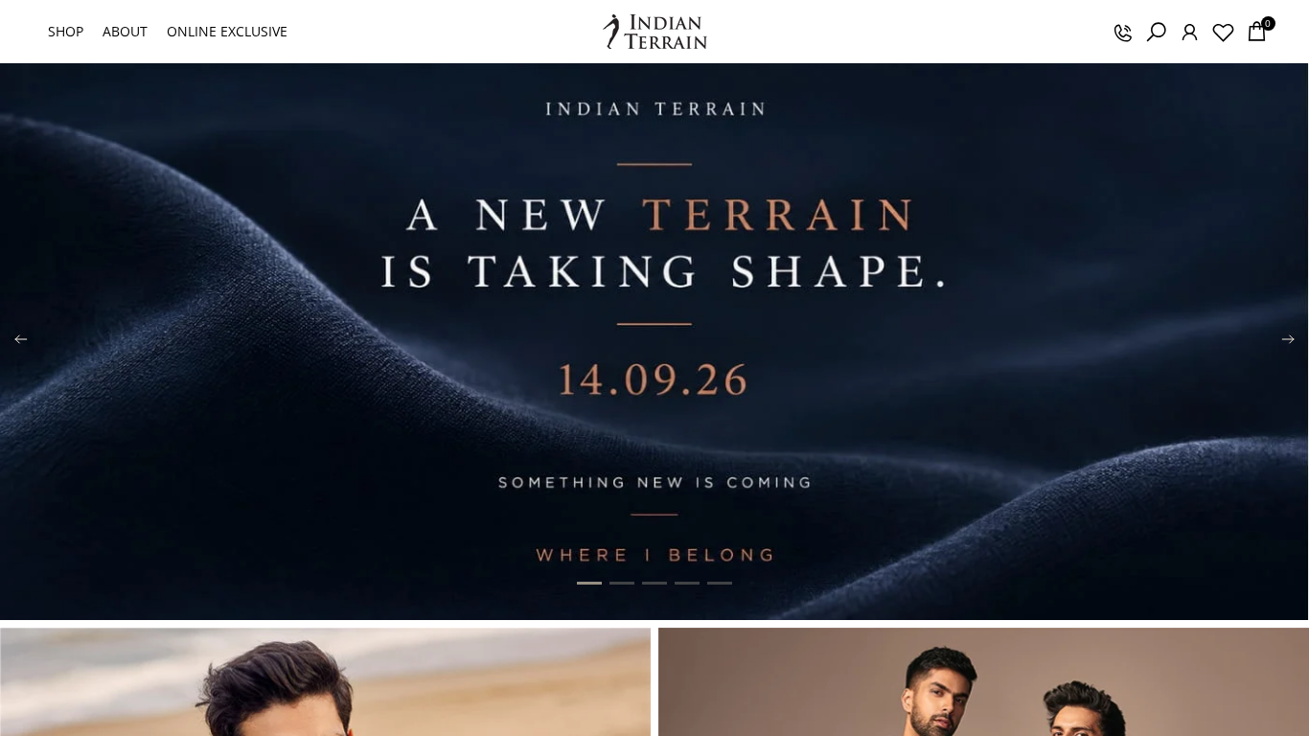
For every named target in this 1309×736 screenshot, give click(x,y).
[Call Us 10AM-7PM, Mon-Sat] (1122, 31)
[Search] (1155, 31)
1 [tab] (589, 583)
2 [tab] (621, 583)
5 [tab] (719, 583)
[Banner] (654, 341)
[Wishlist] (1222, 31)
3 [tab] (654, 583)
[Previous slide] (21, 342)
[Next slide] (1288, 342)
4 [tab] (687, 583)
